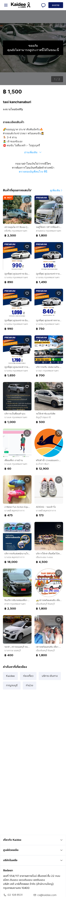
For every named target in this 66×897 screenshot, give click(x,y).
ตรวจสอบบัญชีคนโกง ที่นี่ (33, 171)
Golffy (19, 109)
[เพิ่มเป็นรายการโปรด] (27, 199)
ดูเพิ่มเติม (55, 190)
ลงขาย (55, 5)
